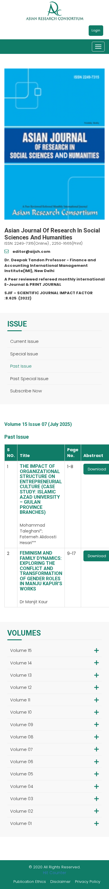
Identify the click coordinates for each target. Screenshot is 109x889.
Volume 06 (21, 762)
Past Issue (21, 366)
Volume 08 (21, 737)
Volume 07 (21, 749)
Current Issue (24, 341)
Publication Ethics (29, 881)
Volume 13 (21, 675)
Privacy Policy (87, 881)
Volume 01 (21, 823)
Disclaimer (60, 881)
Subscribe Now (26, 391)
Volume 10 (21, 712)
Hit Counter (54, 873)
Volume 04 (21, 786)
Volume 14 (21, 663)
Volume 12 (21, 687)
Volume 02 (21, 811)
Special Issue (24, 354)
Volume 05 (21, 774)
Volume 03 (21, 798)
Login (96, 30)
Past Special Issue (29, 378)
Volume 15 (21, 650)
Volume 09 (21, 725)
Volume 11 (20, 700)
